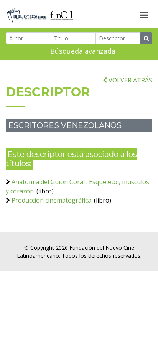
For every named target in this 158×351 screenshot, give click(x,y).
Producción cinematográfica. (52, 200)
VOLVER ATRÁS (129, 80)
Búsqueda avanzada (82, 51)
